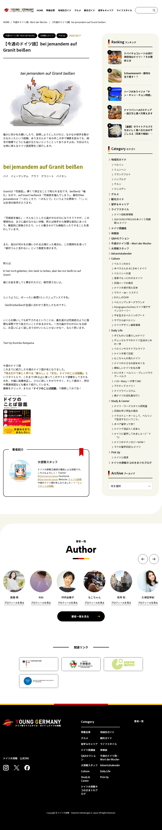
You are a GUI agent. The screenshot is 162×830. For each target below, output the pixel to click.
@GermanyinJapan (48, 476)
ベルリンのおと (122, 263)
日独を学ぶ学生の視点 (126, 410)
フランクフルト (122, 174)
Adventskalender (121, 253)
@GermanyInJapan (48, 479)
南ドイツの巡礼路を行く (127, 395)
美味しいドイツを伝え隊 (127, 367)
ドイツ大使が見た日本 (126, 287)
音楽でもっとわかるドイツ (128, 278)
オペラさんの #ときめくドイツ (130, 268)
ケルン (117, 184)
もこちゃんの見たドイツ (127, 358)
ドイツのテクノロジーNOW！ (130, 442)
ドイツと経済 (121, 457)
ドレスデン (120, 188)
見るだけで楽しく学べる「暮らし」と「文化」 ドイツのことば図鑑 (44, 373)
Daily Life (117, 330)
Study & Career (120, 401)
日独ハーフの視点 (123, 283)
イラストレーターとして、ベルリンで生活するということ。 (133, 417)
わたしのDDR (121, 297)
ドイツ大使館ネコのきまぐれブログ (131, 462)
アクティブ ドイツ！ (125, 385)
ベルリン (119, 164)
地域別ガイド (64, 10)
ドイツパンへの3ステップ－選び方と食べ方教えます (138, 111)
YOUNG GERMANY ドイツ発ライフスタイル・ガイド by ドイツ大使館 (32, 723)
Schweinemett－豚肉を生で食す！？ (137, 75)
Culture (115, 258)
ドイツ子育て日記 (123, 353)
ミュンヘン (120, 169)
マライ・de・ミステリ (126, 292)
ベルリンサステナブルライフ (129, 348)
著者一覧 (139, 721)
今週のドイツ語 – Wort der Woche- (131, 243)
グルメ (77, 10)
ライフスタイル (124, 10)
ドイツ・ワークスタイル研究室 (130, 406)
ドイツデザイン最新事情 (127, 325)
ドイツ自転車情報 (123, 214)
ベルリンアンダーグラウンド (129, 302)
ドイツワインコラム (124, 390)
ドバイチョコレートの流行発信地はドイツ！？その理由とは (138, 57)
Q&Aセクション (120, 238)
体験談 (115, 233)
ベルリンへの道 (122, 273)
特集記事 (50, 10)
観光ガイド (89, 10)
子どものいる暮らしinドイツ (129, 335)
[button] (143, 559)
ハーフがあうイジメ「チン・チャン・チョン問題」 (138, 93)
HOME (40, 10)
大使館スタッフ (120, 248)
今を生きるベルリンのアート (129, 315)
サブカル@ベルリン (124, 320)
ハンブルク (120, 179)
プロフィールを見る (14, 602)
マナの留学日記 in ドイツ (127, 446)
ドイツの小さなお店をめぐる (129, 363)
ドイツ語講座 (118, 228)
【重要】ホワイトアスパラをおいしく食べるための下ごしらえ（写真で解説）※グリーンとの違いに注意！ (138, 132)
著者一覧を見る (80, 616)
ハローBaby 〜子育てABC (127, 381)
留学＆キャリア (106, 10)
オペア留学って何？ (124, 424)
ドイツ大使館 (74, 479)
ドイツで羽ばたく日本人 (127, 428)
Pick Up (115, 452)
